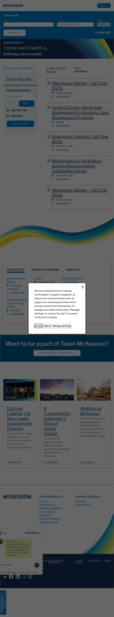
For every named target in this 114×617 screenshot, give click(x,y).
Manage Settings (62, 326)
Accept (38, 326)
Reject (47, 326)
